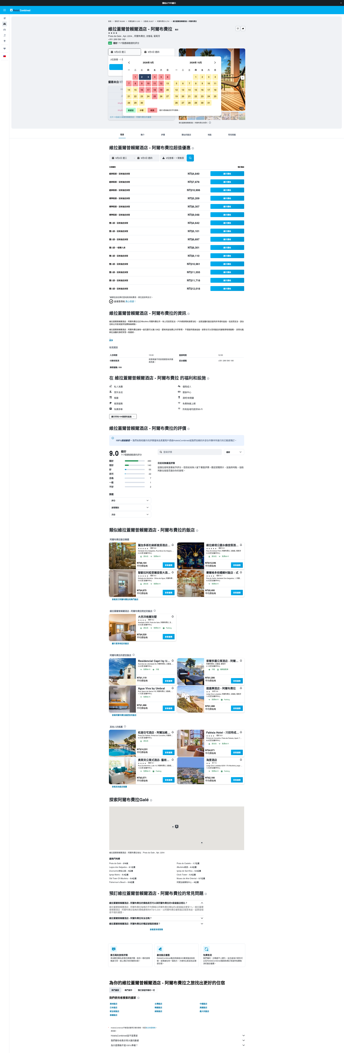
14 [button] (129, 89)
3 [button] (148, 76)
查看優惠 (168, 565)
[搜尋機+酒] (4, 35)
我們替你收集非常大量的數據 (125, 1040)
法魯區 (145, 21)
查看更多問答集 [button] (156, 929)
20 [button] (167, 89)
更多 (111, 340)
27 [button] (167, 96)
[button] (341, 3)
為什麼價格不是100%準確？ (124, 1045)
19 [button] (161, 89)
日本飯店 (113, 1007)
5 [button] (161, 76)
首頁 (109, 21)
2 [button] (141, 76)
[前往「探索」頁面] (4, 41)
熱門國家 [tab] (115, 990)
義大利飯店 (204, 1011)
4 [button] (154, 76)
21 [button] (129, 96)
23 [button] (142, 96)
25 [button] (154, 96)
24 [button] (148, 96)
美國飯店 (203, 1007)
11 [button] (154, 83)
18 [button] (154, 89)
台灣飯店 (158, 1003)
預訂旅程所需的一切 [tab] (146, 990)
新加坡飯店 (114, 1011)
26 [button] (161, 96)
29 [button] (135, 102)
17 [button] (148, 89)
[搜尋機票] (4, 18)
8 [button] (135, 83)
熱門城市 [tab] (128, 990)
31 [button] (208, 102)
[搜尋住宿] (4, 24)
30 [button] (142, 102)
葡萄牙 (117, 21)
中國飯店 (203, 1003)
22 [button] (135, 96)
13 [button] (167, 83)
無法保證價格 (150, 1027)
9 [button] (141, 83)
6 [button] (167, 76)
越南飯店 (158, 1011)
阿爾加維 (131, 21)
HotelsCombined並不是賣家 (124, 1035)
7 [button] (129, 83)
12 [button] (161, 83)
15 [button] (135, 89)
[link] (125, 599)
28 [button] (129, 102)
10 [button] (148, 83)
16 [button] (142, 89)
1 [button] (135, 76)
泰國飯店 (113, 1015)
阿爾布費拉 (161, 21)
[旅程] (4, 48)
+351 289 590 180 (117, 39)
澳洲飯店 (113, 1003)
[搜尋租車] (4, 29)
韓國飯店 (158, 1007)
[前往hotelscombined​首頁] (20, 10)
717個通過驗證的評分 (128, 43)
